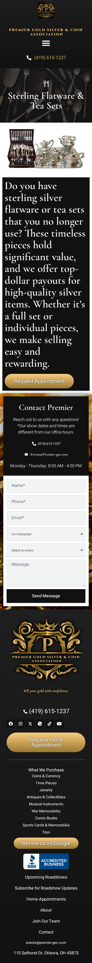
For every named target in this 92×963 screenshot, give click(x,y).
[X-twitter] (30, 723)
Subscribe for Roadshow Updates (46, 888)
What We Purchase (46, 770)
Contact (46, 932)
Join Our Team (46, 921)
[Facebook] (11, 723)
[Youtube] (59, 723)
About (46, 910)
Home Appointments (46, 899)
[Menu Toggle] (46, 43)
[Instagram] (20, 723)
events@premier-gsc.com (46, 942)
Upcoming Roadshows (46, 877)
